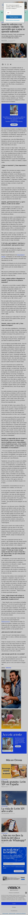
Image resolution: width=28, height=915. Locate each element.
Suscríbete (14, 124)
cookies (4, 867)
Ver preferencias (14, 910)
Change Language (14, 17)
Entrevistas (8, 667)
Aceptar (14, 903)
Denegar (14, 907)
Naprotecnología (5, 621)
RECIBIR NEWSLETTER (19, 871)
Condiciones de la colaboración (21, 913)
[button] (26, 892)
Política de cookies (5, 913)
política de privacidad (19, 866)
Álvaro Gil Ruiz (4, 40)
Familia (2, 22)
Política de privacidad (12, 913)
